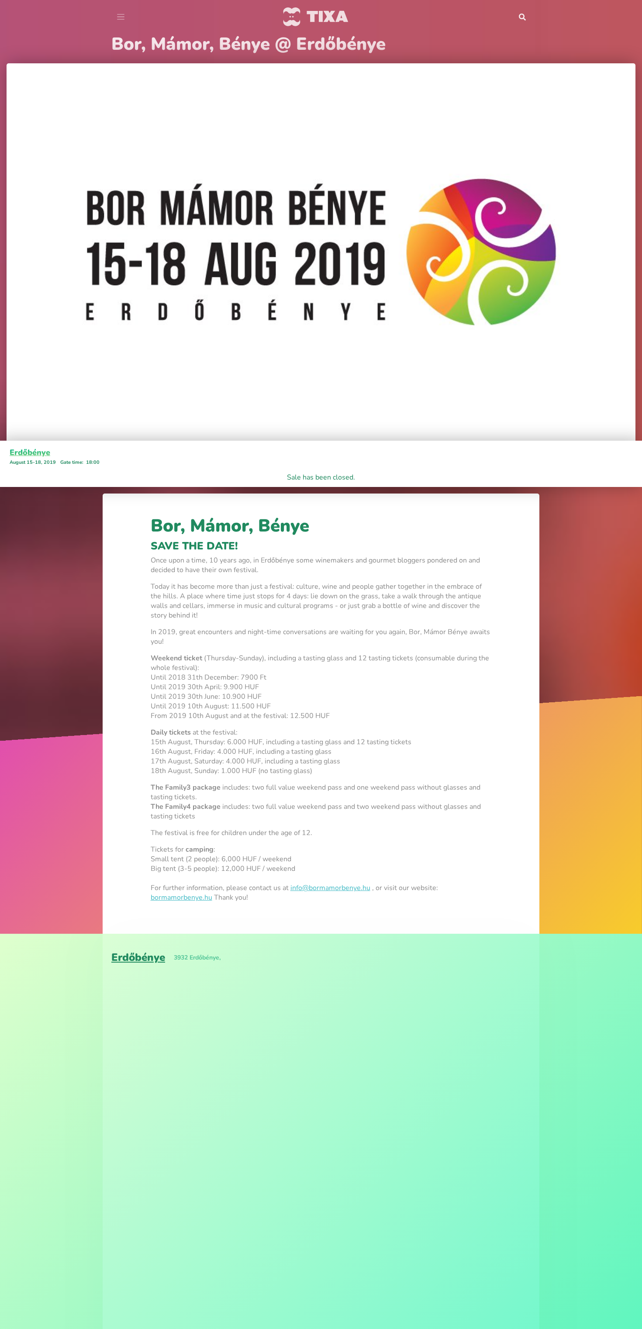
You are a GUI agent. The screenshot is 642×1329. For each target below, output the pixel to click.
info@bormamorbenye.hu (330, 888)
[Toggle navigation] (121, 17)
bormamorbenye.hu (181, 897)
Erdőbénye (30, 452)
